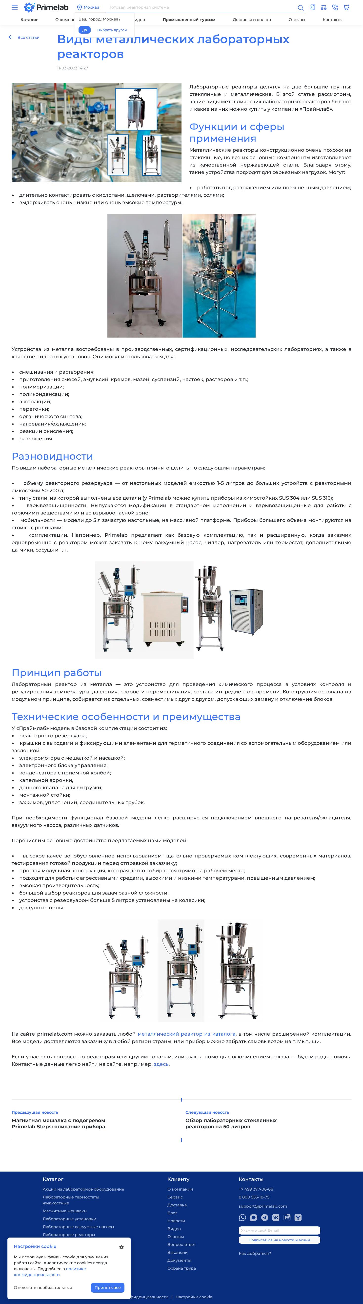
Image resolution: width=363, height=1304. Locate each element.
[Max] (253, 1217)
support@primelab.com (263, 1206)
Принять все (108, 1287)
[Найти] (300, 7)
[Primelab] (46, 7)
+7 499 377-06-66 (256, 1189)
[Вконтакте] (276, 1217)
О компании (68, 19)
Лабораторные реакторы (69, 1234)
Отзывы (297, 19)
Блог (172, 1213)
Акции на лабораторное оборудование (83, 1189)
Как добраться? (255, 1253)
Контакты (333, 19)
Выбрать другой (112, 30)
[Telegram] (264, 1217)
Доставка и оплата (252, 19)
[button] (335, 7)
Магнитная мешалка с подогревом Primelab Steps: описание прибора (58, 1123)
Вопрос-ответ (181, 1244)
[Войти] (312, 7)
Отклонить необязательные (43, 1287)
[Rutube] (287, 1217)
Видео (138, 19)
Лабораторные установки (69, 1219)
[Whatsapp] (242, 1217)
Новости (176, 1220)
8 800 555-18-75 (254, 1197)
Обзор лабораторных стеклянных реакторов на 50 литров (231, 1123)
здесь (161, 1064)
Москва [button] (91, 7)
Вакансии (177, 1252)
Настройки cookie (194, 1297)
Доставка (177, 1205)
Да (84, 30)
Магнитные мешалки (65, 1211)
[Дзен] (298, 1217)
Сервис (175, 1197)
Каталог (29, 19)
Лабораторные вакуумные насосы (78, 1226)
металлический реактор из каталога (187, 1034)
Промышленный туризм (189, 19)
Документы (179, 1260)
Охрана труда (181, 1268)
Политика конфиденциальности (134, 1297)
